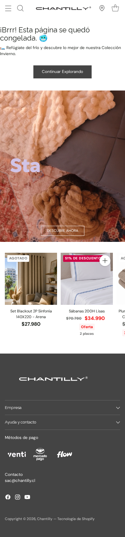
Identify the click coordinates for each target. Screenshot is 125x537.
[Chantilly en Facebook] (8, 497)
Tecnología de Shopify (76, 518)
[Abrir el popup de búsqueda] (20, 8)
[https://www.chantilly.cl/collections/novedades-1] (62, 166)
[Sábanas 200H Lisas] (87, 279)
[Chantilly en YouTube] (27, 497)
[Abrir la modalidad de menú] (8, 8)
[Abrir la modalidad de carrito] (115, 8)
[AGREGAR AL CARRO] (105, 260)
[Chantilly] (62, 8)
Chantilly (44, 518)
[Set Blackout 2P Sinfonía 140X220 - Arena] (31, 279)
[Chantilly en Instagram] (17, 497)
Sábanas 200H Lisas (87, 311)
